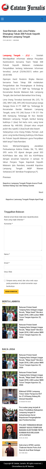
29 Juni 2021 (8, 40)
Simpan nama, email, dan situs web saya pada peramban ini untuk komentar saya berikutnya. (22, 283)
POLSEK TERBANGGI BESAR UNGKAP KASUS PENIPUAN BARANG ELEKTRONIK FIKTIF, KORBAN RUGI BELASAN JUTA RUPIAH (31, 430)
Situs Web (8, 272)
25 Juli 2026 (24, 438)
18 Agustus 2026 (26, 401)
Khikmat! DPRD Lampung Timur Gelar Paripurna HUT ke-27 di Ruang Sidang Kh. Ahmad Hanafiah (30, 395)
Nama (7, 254)
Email (6, 263)
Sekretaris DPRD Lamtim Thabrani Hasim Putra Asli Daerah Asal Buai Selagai (30, 447)
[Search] (42, 19)
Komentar (8, 224)
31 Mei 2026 (24, 453)
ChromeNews (17, 466)
